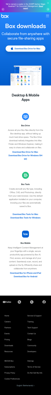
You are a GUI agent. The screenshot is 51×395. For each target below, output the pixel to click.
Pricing (7, 339)
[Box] (5, 16)
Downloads (8, 345)
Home (6, 316)
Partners (7, 328)
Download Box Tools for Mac (25, 214)
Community (31, 345)
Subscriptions (9, 367)
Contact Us (31, 334)
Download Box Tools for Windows (25, 217)
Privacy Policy (9, 373)
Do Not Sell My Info (34, 373)
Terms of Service (33, 367)
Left (2, 9)
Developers (31, 351)
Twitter (32, 302)
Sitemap (30, 361)
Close (48, 2)
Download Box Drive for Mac (27, 48)
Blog (19, 302)
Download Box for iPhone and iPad (25, 273)
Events (7, 334)
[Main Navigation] (48, 16)
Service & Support (34, 316)
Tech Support (32, 328)
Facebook (44, 302)
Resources (8, 351)
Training (30, 322)
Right (48, 9)
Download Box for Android (25, 276)
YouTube (7, 302)
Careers (7, 322)
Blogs (29, 339)
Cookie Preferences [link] (12, 379)
